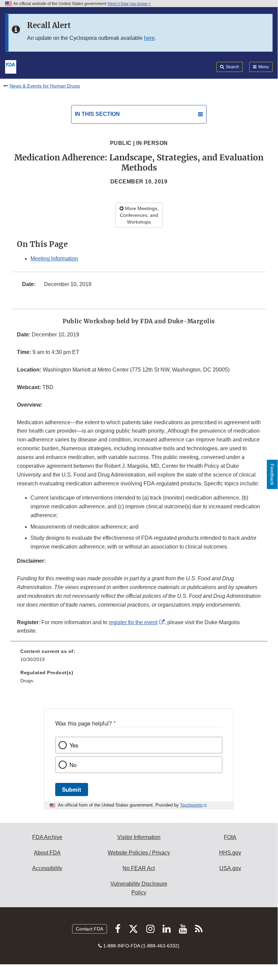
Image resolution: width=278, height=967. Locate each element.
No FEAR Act (139, 868)
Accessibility (47, 868)
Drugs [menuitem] (26, 680)
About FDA (47, 853)
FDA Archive (47, 837)
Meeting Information (54, 258)
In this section (97, 114)
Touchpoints (191, 805)
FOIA (230, 837)
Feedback (272, 474)
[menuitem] (139, 657)
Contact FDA (89, 929)
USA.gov (230, 868)
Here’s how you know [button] (128, 3)
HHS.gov (230, 853)
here (149, 38)
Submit (71, 789)
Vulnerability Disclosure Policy (138, 888)
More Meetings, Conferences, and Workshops (139, 215)
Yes (73, 745)
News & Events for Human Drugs (44, 85)
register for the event (133, 622)
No (73, 765)
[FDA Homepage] (10, 66)
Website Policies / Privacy (139, 853)
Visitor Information (139, 837)
